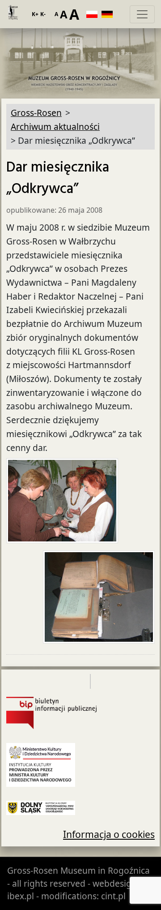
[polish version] (94, 14)
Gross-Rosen (12, 14)
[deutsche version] (109, 14)
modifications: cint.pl (83, 896)
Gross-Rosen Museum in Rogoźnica (78, 870)
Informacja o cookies (109, 834)
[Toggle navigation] (142, 14)
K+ (35, 14)
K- (43, 14)
